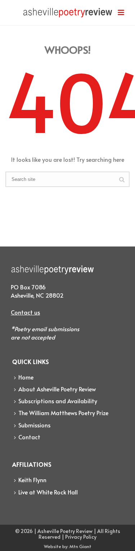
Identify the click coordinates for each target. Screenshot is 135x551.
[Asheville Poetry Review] (68, 16)
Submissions (34, 425)
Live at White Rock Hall (48, 492)
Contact (29, 437)
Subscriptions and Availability (57, 401)
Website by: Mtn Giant (67, 546)
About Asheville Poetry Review (57, 389)
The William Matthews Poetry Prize (63, 413)
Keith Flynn (32, 480)
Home (25, 377)
